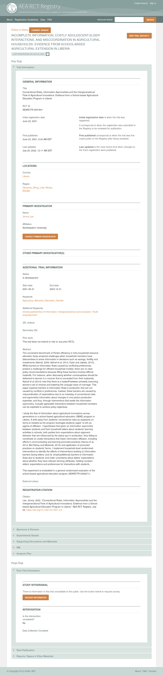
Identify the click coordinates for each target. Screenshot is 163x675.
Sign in (153, 3)
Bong (36, 187)
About (10, 19)
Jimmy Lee (28, 216)
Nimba (49, 187)
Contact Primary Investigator (40, 236)
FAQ (49, 19)
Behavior (39, 300)
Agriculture (28, 300)
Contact (152, 671)
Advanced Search (105, 19)
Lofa (42, 187)
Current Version (40, 30)
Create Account (141, 3)
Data (42, 19)
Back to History (21, 29)
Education (50, 300)
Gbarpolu (27, 187)
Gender (60, 300)
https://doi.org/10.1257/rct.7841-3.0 (44, 509)
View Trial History (138, 35)
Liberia (26, 176)
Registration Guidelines (26, 19)
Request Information (35, 597)
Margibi (26, 190)
